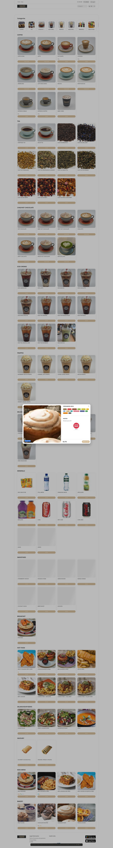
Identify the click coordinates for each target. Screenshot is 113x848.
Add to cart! (86, 441)
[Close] (89, 406)
